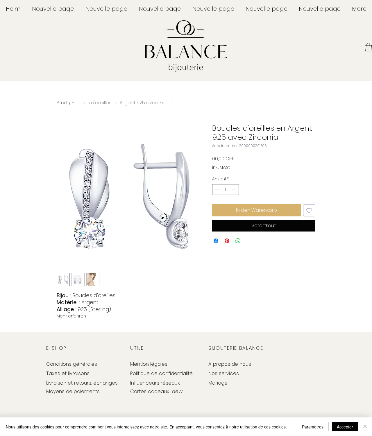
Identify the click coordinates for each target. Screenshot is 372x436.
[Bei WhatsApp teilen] (238, 240)
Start (62, 102)
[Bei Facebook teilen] (215, 240)
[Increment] (234, 189)
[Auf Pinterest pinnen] (226, 240)
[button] (368, 47)
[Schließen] (365, 426)
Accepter (345, 427)
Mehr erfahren (71, 316)
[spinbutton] (225, 189)
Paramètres (312, 427)
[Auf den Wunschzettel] (309, 210)
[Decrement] (216, 189)
